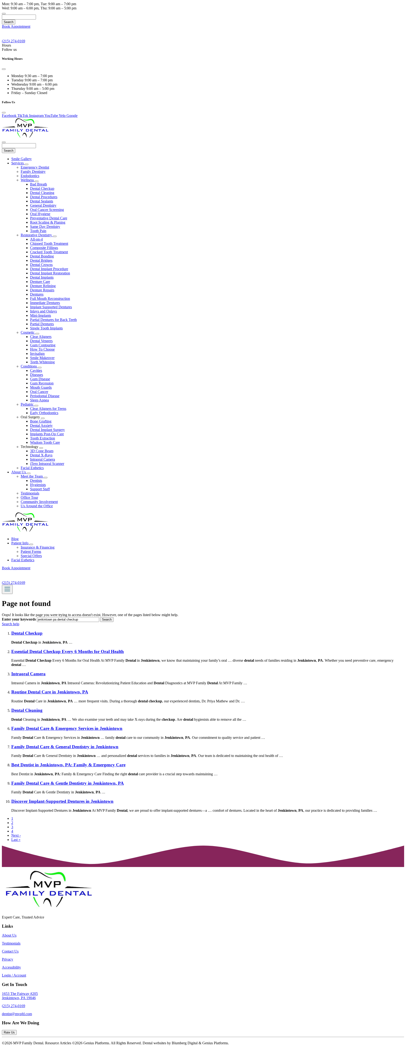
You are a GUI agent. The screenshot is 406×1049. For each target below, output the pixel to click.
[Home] (25, 137)
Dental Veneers (41, 341)
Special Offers (31, 556)
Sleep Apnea (39, 400)
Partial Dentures (42, 324)
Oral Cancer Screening (47, 210)
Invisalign (37, 354)
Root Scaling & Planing (47, 222)
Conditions (29, 366)
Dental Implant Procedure (49, 269)
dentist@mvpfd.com (17, 1014)
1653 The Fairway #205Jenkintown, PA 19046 (20, 996)
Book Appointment (16, 26)
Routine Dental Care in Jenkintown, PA (49, 691)
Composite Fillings (44, 248)
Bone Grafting (40, 421)
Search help (10, 624)
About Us (19, 472)
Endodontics (30, 176)
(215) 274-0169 (13, 1006)
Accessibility (11, 967)
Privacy (7, 959)
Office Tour (29, 497)
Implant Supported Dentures (51, 307)
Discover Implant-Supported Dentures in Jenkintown (62, 801)
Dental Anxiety (41, 426)
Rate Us (9, 1032)
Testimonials (30, 493)
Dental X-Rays (41, 455)
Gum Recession (42, 383)
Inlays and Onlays (43, 311)
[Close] (4, 69)
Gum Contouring (42, 345)
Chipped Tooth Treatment (49, 243)
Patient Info (20, 543)
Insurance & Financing (38, 547)
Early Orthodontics (44, 413)
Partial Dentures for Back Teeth (53, 320)
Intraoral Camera (42, 459)
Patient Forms (31, 552)
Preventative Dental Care (48, 218)
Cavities (36, 370)
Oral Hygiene (40, 214)
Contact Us (10, 951)
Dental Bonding (42, 256)
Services (18, 163)
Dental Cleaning (42, 193)
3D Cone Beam (41, 451)
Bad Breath (38, 184)
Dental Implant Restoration (50, 273)
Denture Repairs (42, 290)
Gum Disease (40, 379)
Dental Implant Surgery (47, 430)
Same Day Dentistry (45, 227)
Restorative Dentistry (37, 235)
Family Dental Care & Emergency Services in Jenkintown (66, 728)
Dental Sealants (41, 201)
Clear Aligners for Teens (48, 409)
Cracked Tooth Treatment (49, 252)
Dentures (36, 294)
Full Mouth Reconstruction (50, 299)
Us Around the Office (37, 506)
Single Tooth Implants (46, 328)
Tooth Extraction (42, 438)
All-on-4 (36, 239)
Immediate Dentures (45, 303)
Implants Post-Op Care (47, 434)
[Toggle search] (4, 13)
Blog (15, 539)
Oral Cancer (39, 392)
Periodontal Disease (44, 396)
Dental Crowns (41, 265)
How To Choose (42, 349)
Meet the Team (32, 476)
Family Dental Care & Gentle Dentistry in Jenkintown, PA (67, 783)
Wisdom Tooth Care (45, 442)
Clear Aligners (40, 337)
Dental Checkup (42, 188)
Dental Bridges (41, 260)
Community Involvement (39, 502)
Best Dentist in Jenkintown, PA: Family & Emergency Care (68, 764)
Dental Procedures (43, 197)
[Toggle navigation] (7, 589)
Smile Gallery (21, 159)
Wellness (28, 180)
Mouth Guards (41, 387)
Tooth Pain (38, 231)
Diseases (36, 375)
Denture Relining (43, 286)
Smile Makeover (42, 358)
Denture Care (40, 282)
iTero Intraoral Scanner (47, 464)
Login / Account (14, 975)
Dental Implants (42, 277)
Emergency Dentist (35, 167)
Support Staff (40, 489)
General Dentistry (43, 205)
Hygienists (38, 485)
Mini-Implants (40, 315)
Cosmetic (28, 332)
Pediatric (28, 404)
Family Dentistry (33, 172)
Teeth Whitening (42, 362)
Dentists (36, 481)
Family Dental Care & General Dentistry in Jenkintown (64, 746)
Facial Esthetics (32, 468)
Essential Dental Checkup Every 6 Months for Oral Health (67, 651)
